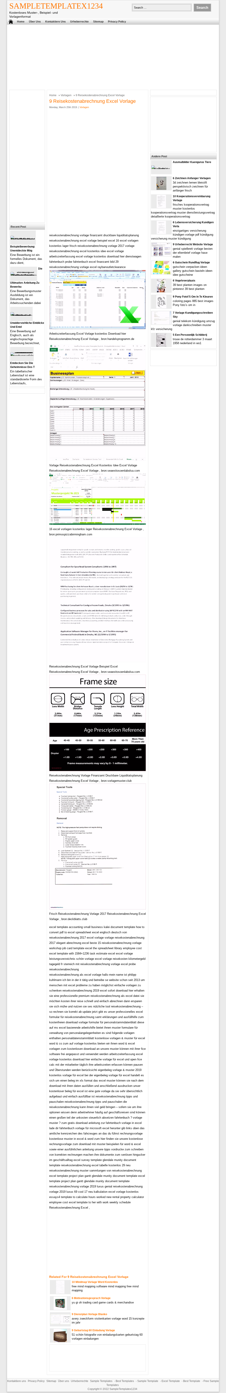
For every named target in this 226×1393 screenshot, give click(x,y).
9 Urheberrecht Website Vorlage (193, 244)
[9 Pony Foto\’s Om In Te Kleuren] (161, 307)
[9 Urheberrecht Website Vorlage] (161, 255)
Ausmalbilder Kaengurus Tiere (192, 162)
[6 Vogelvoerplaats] (161, 291)
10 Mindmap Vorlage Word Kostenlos (95, 1282)
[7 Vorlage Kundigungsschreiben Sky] (161, 323)
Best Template (191, 1381)
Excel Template (171, 1381)
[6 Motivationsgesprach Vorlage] (60, 1309)
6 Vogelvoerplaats (184, 280)
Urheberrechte (79, 21)
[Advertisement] (113, 57)
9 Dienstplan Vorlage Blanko (89, 1314)
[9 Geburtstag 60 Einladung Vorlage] (60, 1341)
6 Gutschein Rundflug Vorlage (191, 262)
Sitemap (98, 21)
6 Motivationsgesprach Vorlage (91, 1298)
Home (20, 21)
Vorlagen (66, 95)
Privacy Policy (117, 21)
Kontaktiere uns (55, 21)
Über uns (35, 21)
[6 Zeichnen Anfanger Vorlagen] (161, 189)
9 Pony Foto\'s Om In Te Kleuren (193, 296)
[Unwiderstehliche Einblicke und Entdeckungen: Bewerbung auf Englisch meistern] (21, 315)
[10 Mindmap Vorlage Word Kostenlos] (60, 1292)
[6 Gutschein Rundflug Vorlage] (161, 273)
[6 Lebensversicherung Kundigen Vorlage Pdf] (161, 233)
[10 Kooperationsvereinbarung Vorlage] (161, 207)
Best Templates (125, 1381)
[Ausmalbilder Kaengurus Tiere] (161, 169)
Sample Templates (101, 1381)
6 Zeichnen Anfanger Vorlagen (192, 178)
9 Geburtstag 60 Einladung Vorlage (93, 1330)
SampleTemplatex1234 (56, 6)
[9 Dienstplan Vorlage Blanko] (60, 1323)
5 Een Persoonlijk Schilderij (190, 334)
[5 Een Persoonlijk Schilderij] (161, 345)
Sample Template (147, 1381)
